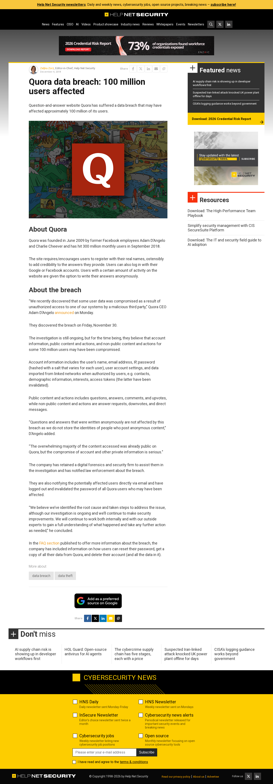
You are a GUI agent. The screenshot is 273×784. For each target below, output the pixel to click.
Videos (86, 24)
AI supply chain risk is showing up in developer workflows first (35, 654)
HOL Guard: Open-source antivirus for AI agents (86, 651)
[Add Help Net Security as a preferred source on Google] (163, 68)
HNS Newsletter (160, 701)
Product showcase (105, 24)
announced (64, 312)
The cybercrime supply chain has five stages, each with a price (134, 654)
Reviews (148, 24)
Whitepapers (164, 24)
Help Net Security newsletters (61, 5)
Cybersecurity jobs (96, 735)
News (45, 24)
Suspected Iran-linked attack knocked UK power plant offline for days (185, 654)
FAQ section (49, 543)
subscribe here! (223, 5)
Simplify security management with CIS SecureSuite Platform (221, 227)
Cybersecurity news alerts (169, 715)
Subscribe (146, 752)
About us (198, 776)
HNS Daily (88, 701)
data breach (41, 576)
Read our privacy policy (176, 776)
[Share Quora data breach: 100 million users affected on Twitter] (140, 68)
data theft (65, 576)
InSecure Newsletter (98, 715)
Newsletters (196, 24)
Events (180, 24)
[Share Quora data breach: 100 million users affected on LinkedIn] (148, 68)
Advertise (213, 776)
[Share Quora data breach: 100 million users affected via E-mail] (156, 68)
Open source (157, 735)
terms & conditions (134, 762)
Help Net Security (136, 776)
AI (77, 24)
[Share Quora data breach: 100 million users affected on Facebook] (133, 68)
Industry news (130, 24)
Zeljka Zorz (47, 68)
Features (58, 24)
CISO (70, 24)
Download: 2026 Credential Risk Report (221, 119)
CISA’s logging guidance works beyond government (225, 103)
